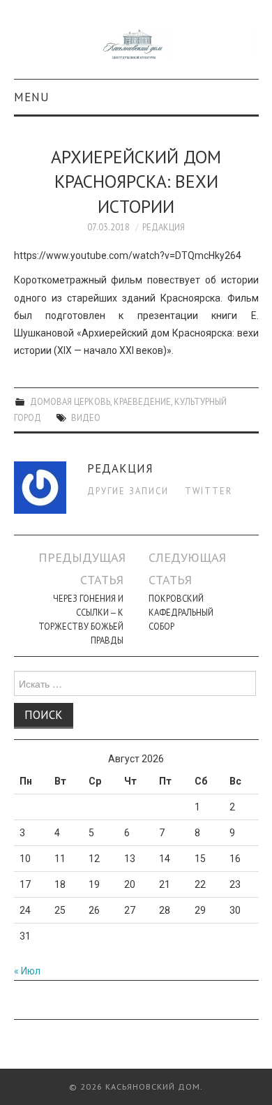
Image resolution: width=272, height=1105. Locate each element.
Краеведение (142, 401)
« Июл (27, 971)
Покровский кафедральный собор (181, 612)
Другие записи (128, 490)
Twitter (208, 490)
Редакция (163, 226)
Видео (85, 417)
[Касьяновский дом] (136, 45)
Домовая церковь (70, 401)
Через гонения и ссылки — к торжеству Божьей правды (80, 619)
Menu (32, 97)
